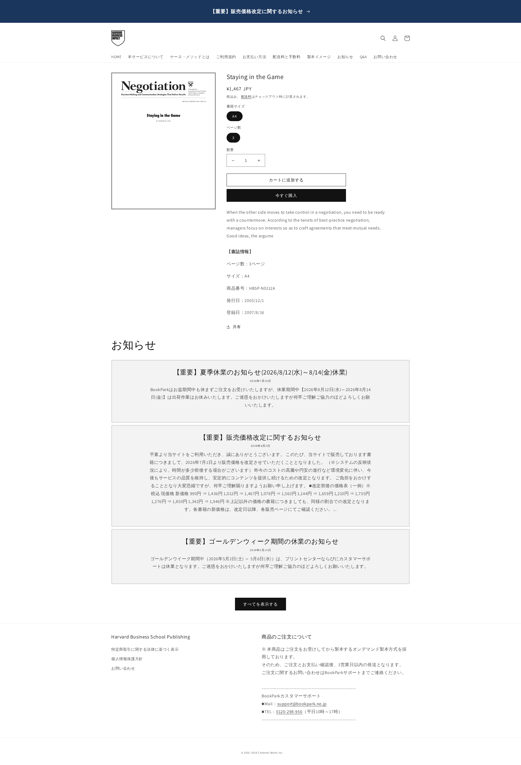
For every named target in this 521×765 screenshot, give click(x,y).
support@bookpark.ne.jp (302, 704)
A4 (234, 116)
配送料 (246, 97)
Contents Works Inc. (270, 752)
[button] (383, 38)
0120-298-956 (289, 711)
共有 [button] (237, 326)
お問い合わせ (123, 668)
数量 (230, 149)
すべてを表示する (260, 604)
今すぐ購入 (286, 195)
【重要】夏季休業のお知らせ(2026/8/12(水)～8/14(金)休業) (260, 372)
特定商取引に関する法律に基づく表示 (145, 649)
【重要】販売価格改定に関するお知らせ (261, 437)
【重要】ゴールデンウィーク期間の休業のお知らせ (260, 541)
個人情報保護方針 (127, 658)
